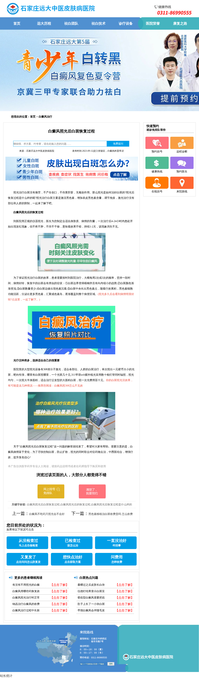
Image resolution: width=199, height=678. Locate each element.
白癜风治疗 (45, 116)
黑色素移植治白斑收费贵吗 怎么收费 (110, 514)
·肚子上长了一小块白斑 (91, 604)
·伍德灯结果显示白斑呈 (91, 591)
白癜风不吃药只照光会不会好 (47, 514)
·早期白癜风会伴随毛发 (91, 610)
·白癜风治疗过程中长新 (25, 610)
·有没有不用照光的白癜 (25, 584)
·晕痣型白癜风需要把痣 (91, 597)
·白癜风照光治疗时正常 (25, 597)
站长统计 (6, 675)
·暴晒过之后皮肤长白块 (91, 584)
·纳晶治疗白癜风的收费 (25, 604)
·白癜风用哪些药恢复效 (25, 591)
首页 (33, 116)
